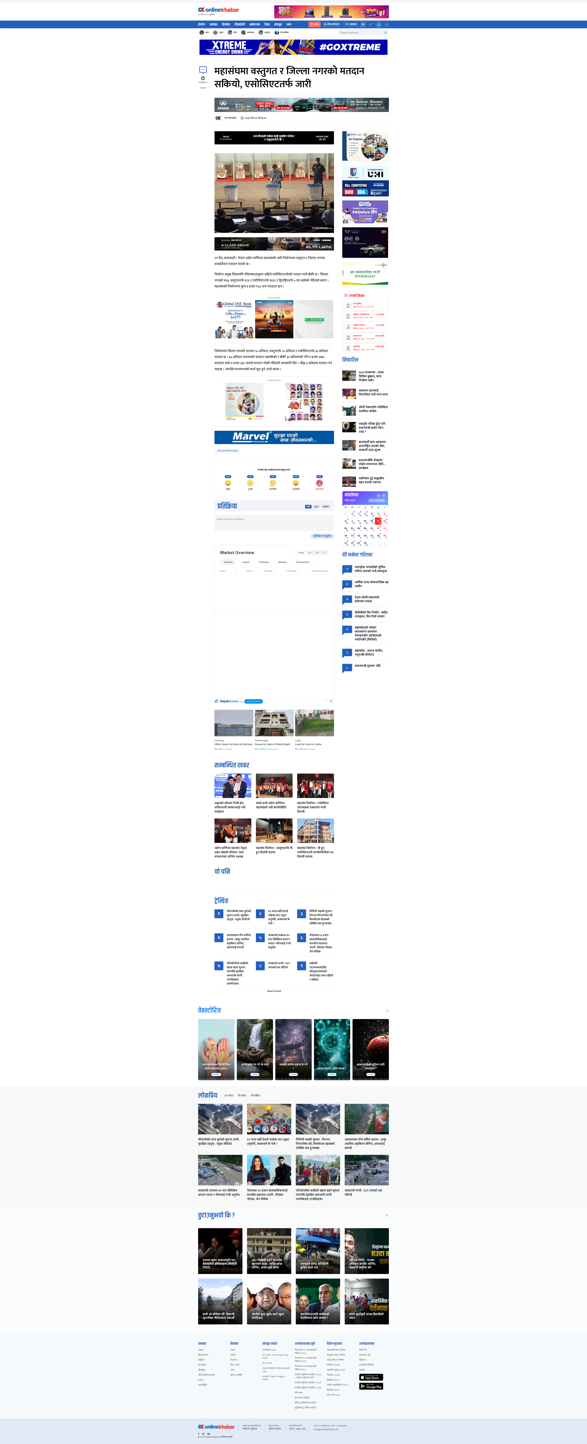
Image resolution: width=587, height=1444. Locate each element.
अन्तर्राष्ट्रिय (202, 1385)
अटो (232, 1370)
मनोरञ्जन (254, 24)
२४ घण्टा (228, 1095)
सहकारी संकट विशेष (336, 1350)
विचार (267, 24)
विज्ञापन (362, 1360)
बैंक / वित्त (234, 1365)
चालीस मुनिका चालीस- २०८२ (308, 1382)
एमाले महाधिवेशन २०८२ (337, 1385)
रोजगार (233, 1360)
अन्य (288, 24)
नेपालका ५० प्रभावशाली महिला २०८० (305, 1368)
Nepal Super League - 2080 (274, 1378)
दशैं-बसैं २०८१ (333, 1395)
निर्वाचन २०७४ (333, 1365)
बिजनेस (226, 24)
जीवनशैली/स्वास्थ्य (206, 1375)
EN (363, 24)
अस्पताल (250, 32)
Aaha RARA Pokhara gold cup (276, 1370)
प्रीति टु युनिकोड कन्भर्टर (305, 1402)
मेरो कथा (299, 1393)
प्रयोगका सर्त (364, 1355)
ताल (207, 32)
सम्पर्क (362, 1370)
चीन (235, 32)
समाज (200, 1350)
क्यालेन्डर (352, 494)
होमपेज (201, 24)
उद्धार (221, 32)
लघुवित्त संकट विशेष (336, 1355)
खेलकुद (278, 24)
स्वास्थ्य (353, 24)
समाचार (213, 24)
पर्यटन (233, 1355)
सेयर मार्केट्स (333, 24)
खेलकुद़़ (201, 1370)
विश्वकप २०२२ (333, 1390)
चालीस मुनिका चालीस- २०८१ (308, 1387)
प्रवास (200, 1380)
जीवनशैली (239, 24)
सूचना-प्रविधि (236, 1375)
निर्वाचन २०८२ (333, 1380)
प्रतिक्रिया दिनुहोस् (322, 536)
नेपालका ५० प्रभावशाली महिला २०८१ (305, 1360)
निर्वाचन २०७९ (333, 1375)
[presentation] (325, 701)
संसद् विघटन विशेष (335, 1360)
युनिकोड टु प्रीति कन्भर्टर (305, 1407)
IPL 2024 (267, 1363)
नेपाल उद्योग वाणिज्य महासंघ (227, 450)
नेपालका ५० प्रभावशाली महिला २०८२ (305, 1352)
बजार (232, 1350)
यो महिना (255, 1095)
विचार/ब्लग (203, 1355)
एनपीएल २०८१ (269, 1350)
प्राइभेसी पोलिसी (366, 1365)
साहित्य (201, 1360)
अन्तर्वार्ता (202, 1365)
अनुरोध (267, 32)
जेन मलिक (284, 32)
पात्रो (316, 24)
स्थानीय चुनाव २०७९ (336, 1370)
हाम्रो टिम (363, 1350)
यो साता (242, 1095)
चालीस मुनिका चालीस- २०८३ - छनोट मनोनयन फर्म (308, 1376)
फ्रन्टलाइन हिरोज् (302, 1398)
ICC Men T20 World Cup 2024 (275, 1357)
